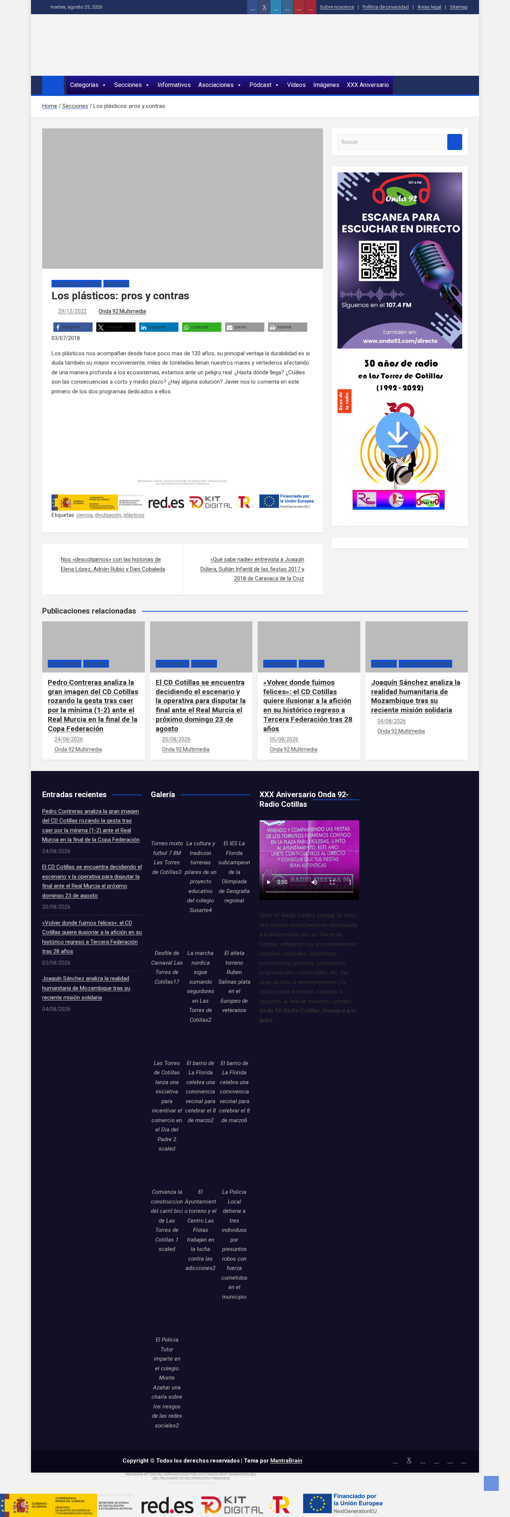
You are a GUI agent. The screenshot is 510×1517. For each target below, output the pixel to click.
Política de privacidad (386, 7)
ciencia (84, 515)
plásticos (134, 515)
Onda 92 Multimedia (122, 311)
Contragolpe (65, 663)
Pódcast (260, 84)
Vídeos (296, 84)
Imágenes (326, 84)
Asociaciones (216, 84)
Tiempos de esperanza (425, 663)
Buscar (454, 142)
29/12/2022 (72, 311)
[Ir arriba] (491, 1483)
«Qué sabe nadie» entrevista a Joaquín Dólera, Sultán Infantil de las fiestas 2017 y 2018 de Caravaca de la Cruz (252, 569)
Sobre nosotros (337, 7)
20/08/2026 (176, 739)
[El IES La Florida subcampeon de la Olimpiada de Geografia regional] (234, 823)
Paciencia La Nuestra (76, 283)
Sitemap (459, 7)
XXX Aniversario (368, 84)
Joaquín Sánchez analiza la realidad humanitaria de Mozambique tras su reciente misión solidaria (415, 696)
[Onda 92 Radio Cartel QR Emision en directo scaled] (400, 177)
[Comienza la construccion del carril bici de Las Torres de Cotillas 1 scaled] (167, 1171)
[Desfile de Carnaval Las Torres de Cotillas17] (167, 933)
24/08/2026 (69, 739)
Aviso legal (429, 7)
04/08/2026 (391, 721)
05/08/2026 (284, 739)
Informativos (174, 84)
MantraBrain (286, 1460)
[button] (73, 327)
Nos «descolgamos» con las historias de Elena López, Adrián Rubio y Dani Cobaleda (113, 564)
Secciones (128, 84)
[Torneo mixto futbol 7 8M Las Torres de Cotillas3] (167, 823)
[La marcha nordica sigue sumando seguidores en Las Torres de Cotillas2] (200, 933)
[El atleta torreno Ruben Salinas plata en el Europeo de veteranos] (234, 933)
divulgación (108, 515)
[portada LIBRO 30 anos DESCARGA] (398, 353)
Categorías (84, 84)
